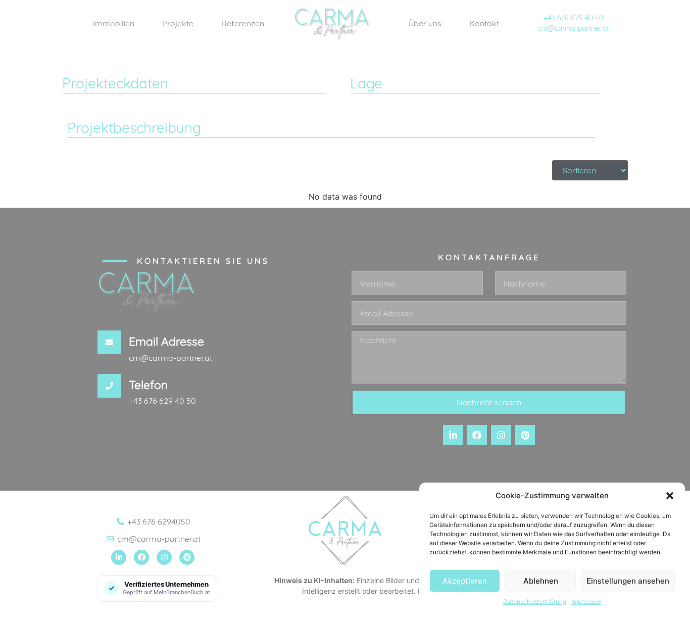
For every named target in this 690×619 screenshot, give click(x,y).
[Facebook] (141, 557)
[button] (670, 496)
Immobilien (113, 23)
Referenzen (242, 23)
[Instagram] (501, 435)
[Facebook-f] (477, 435)
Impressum (586, 601)
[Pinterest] (525, 435)
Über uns (424, 23)
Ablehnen (540, 581)
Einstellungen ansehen (627, 581)
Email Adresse (166, 341)
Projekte (177, 23)
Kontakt (484, 23)
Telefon (148, 384)
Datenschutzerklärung (534, 601)
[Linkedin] (453, 435)
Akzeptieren (464, 581)
